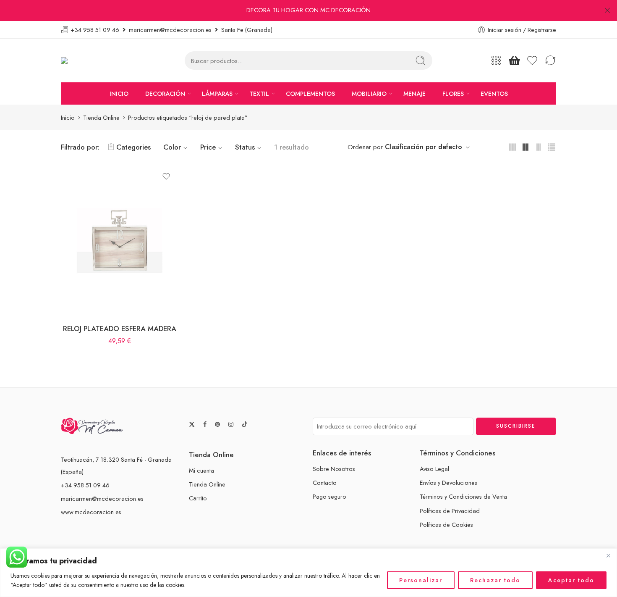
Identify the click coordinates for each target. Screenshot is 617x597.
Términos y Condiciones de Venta (463, 496)
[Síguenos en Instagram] (230, 424)
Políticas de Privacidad (450, 510)
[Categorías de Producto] (496, 60)
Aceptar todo (571, 580)
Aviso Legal (434, 468)
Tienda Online (101, 117)
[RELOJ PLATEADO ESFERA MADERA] (119, 241)
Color (172, 147)
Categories (133, 147)
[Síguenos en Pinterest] (217, 424)
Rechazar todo (495, 580)
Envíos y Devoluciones (448, 482)
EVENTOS (494, 93)
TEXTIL (259, 93)
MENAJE (414, 93)
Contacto (325, 482)
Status (245, 147)
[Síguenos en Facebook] (205, 424)
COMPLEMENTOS (310, 93)
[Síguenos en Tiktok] (245, 424)
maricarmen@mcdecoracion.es (102, 498)
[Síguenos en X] (192, 424)
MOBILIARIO (369, 93)
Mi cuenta (201, 470)
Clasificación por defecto (423, 147)
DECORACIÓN (165, 93)
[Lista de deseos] (166, 176)
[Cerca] (608, 555)
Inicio (68, 117)
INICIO (119, 93)
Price (208, 147)
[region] (308, 572)
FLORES (453, 93)
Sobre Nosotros (334, 468)
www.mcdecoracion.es (91, 512)
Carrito (198, 498)
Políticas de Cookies (446, 524)
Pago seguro (329, 496)
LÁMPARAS (217, 93)
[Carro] (514, 60)
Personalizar (420, 580)
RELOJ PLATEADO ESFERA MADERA (119, 328)
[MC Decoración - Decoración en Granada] (85, 60)
